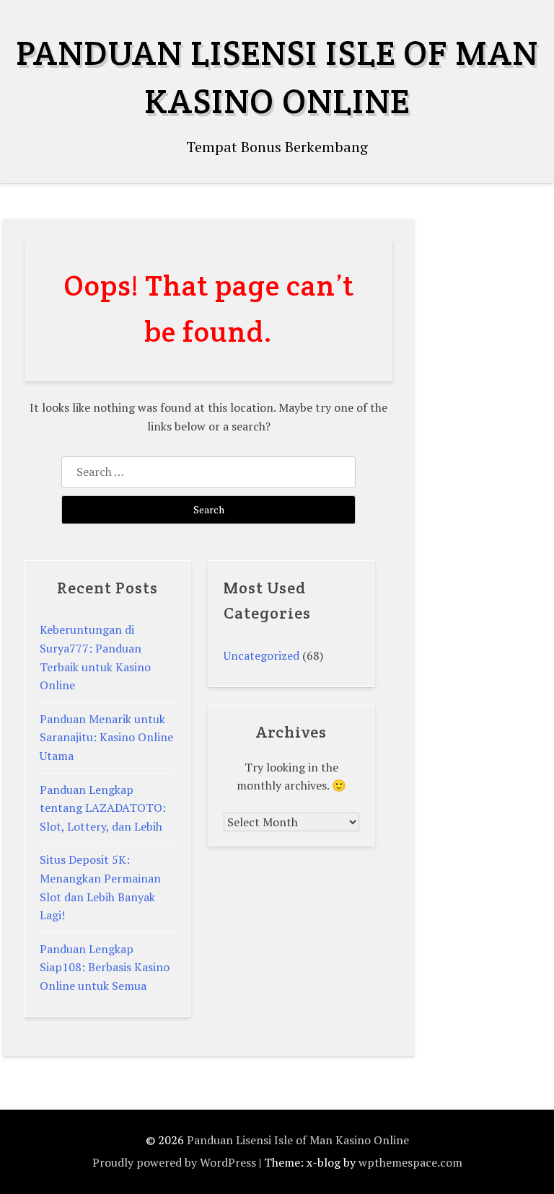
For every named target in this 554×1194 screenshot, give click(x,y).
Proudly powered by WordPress (174, 1162)
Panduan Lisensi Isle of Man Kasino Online (298, 1140)
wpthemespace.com (410, 1162)
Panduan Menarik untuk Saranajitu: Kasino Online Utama (106, 737)
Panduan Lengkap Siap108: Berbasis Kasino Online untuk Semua (105, 967)
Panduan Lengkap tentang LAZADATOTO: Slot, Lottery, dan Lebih (103, 808)
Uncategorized (261, 655)
